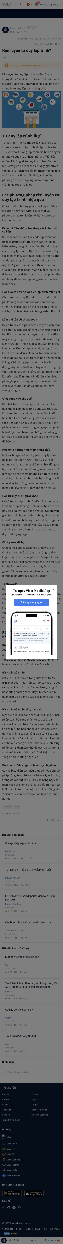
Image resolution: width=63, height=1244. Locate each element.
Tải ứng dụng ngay (31, 602)
